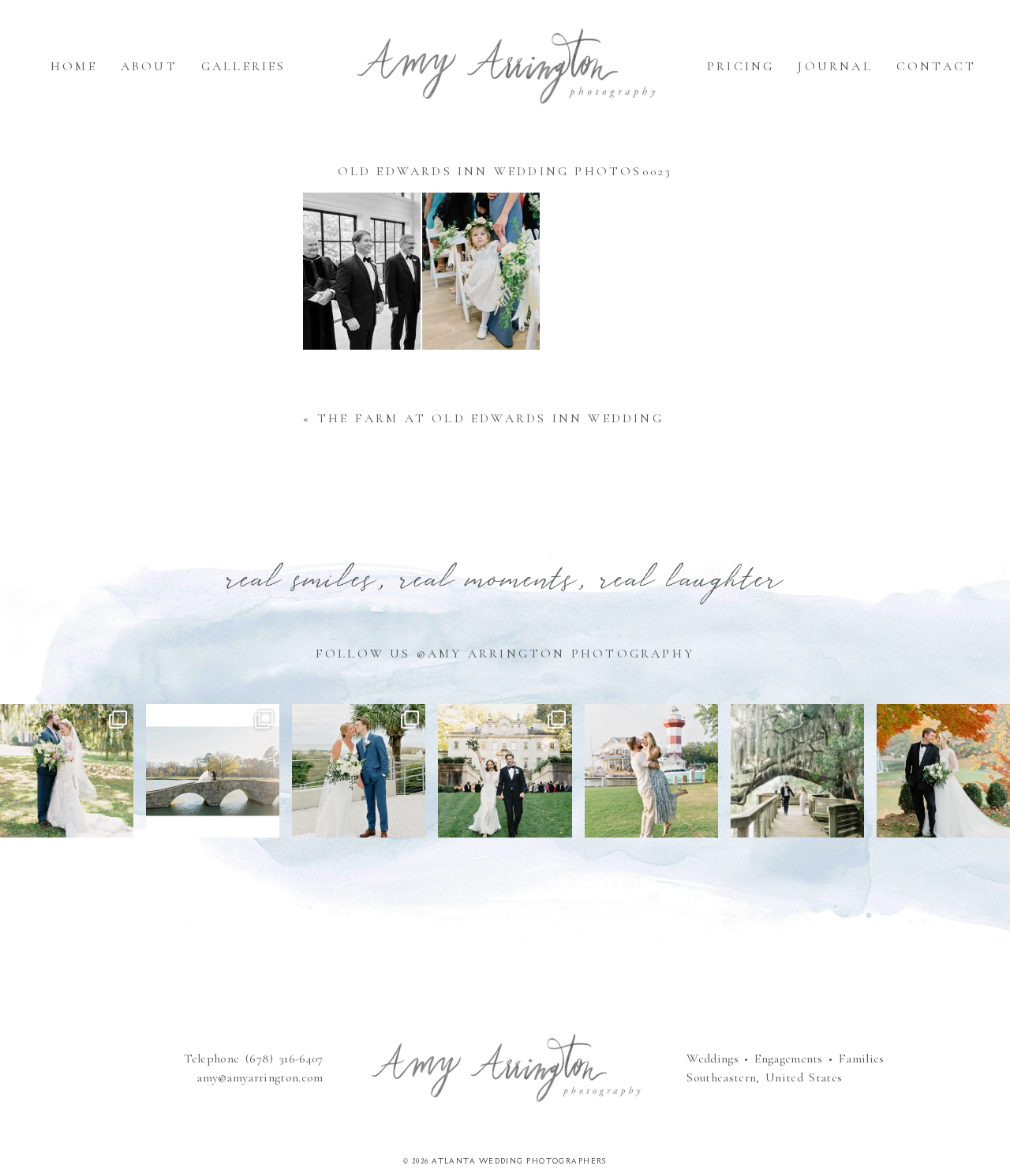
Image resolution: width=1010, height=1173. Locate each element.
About (149, 66)
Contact (936, 66)
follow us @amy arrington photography (505, 653)
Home (73, 66)
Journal (835, 66)
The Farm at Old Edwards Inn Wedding (490, 418)
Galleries (243, 66)
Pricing (740, 66)
